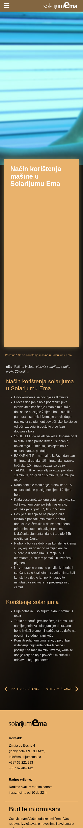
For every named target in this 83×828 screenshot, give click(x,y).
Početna (10, 355)
